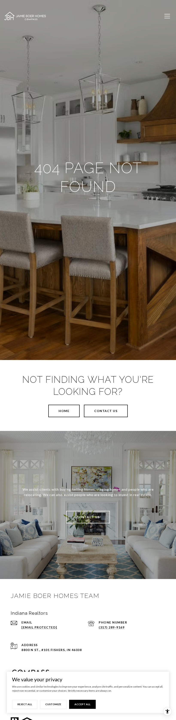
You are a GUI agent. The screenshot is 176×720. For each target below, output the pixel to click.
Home (64, 411)
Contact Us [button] (105, 411)
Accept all (82, 704)
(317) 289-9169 (111, 627)
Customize (53, 704)
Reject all (24, 704)
